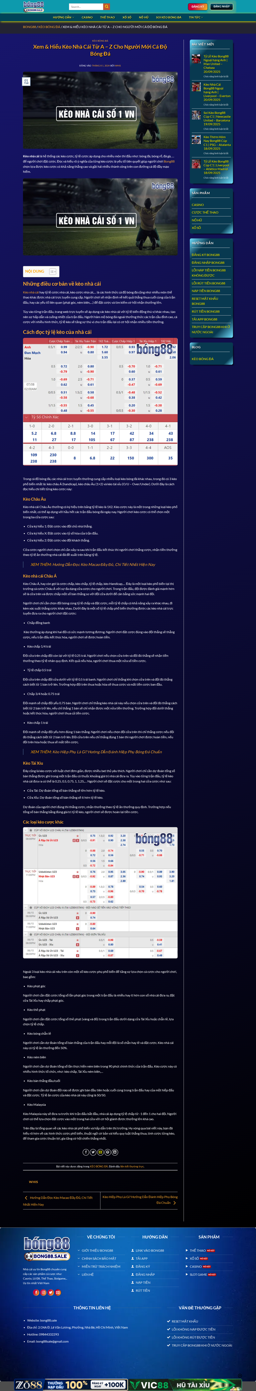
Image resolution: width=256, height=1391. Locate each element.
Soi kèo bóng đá (168, 17)
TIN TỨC (194, 17)
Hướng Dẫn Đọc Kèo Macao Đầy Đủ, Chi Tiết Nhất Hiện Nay (103, 564)
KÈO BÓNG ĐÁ (49, 27)
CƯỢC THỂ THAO (205, 212)
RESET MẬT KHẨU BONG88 (205, 301)
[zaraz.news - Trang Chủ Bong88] (43, 6)
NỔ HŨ (143, 17)
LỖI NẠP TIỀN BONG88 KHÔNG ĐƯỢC (209, 272)
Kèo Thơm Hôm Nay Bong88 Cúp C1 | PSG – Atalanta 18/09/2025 (217, 142)
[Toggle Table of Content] (50, 271)
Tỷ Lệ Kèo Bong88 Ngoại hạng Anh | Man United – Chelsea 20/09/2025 (216, 63)
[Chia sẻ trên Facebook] (86, 1152)
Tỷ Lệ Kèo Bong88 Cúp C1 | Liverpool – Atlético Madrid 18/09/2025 (216, 167)
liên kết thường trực (132, 1166)
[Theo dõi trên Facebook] (36, 1292)
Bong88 (169, 161)
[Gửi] (106, 6)
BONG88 (29, 27)
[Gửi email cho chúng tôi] (58, 1292)
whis (118, 65)
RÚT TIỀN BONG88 (206, 311)
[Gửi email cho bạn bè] (100, 1152)
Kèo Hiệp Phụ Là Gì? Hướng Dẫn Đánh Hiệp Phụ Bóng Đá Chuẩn (107, 751)
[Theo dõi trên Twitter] (50, 1292)
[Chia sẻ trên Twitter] (93, 1152)
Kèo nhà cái (31, 292)
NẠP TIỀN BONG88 (206, 291)
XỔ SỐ (127, 17)
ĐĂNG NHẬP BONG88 (208, 262)
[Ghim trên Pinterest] (107, 1152)
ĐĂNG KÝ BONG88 (206, 255)
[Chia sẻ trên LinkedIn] (115, 1152)
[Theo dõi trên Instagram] (43, 1292)
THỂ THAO (107, 17)
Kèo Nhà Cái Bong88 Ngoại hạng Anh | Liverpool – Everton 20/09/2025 (217, 92)
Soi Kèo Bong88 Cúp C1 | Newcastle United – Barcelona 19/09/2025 (217, 118)
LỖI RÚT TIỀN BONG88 (208, 283)
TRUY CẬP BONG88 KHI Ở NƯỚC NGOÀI (211, 329)
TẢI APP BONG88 (204, 319)
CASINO (87, 17)
